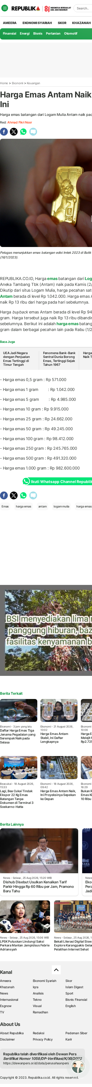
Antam (6, 296)
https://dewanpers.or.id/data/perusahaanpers (36, 1063)
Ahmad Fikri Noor (19, 122)
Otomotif (70, 33)
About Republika (12, 1033)
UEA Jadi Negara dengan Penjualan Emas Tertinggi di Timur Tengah (16, 359)
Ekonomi (17, 83)
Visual (37, 1006)
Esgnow (6, 1006)
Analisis (38, 993)
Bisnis (37, 33)
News (4, 993)
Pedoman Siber (76, 1033)
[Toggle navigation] (4, 8)
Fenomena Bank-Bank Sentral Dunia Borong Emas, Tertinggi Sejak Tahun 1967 (59, 359)
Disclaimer (7, 1039)
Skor (68, 981)
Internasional (9, 999)
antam (42, 506)
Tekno (37, 999)
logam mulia (61, 506)
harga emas (67, 323)
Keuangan (33, 83)
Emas (5, 506)
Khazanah (7, 987)
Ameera (5, 981)
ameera (10, 23)
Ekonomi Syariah (37, 23)
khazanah (81, 23)
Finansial (9, 33)
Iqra (35, 987)
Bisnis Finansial (76, 999)
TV (2, 1012)
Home (4, 83)
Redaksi (38, 1033)
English (70, 1006)
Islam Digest (74, 987)
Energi (25, 33)
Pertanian (53, 33)
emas (52, 278)
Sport (69, 993)
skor (62, 23)
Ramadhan (40, 1012)
